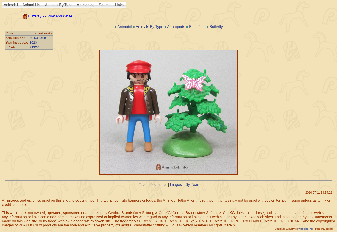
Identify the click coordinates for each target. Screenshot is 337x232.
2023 (33, 42)
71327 (34, 47)
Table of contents (152, 185)
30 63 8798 (38, 38)
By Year (191, 185)
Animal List (31, 5)
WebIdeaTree (306, 228)
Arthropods (176, 27)
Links (119, 5)
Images (176, 185)
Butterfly (216, 27)
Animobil (11, 5)
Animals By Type (58, 5)
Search (104, 5)
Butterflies (197, 27)
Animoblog (85, 5)
